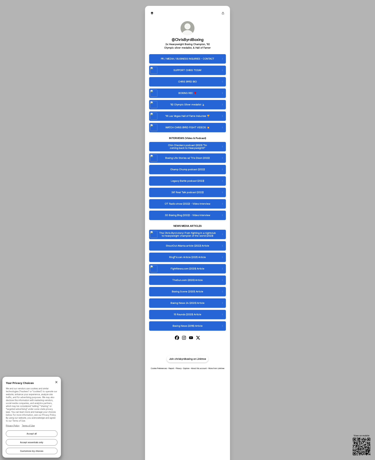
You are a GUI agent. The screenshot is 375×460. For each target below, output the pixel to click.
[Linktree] (152, 13)
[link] (176, 337)
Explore (186, 368)
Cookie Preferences (159, 368)
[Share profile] (223, 13)
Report (171, 368)
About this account (199, 368)
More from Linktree (216, 368)
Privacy (178, 368)
